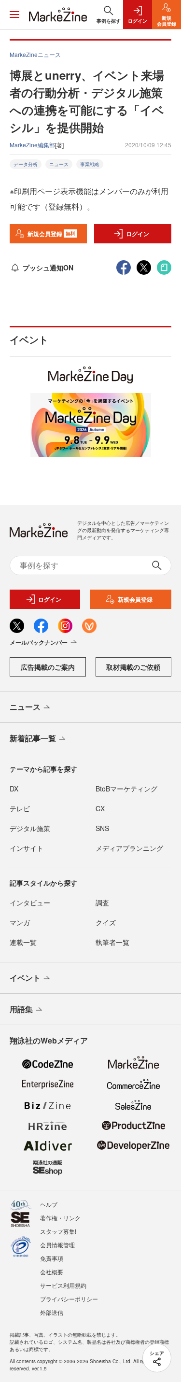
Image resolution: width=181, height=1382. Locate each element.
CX (100, 808)
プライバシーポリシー (69, 1299)
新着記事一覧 (33, 738)
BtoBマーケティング (126, 788)
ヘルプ (48, 1204)
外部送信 (51, 1312)
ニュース (59, 164)
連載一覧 (23, 942)
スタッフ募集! (58, 1231)
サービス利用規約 (63, 1285)
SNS (102, 828)
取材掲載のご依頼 (133, 667)
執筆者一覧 (112, 942)
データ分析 (26, 164)
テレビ (20, 808)
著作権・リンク (60, 1217)
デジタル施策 (30, 828)
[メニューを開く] (14, 14)
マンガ (20, 922)
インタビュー (30, 902)
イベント (25, 977)
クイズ (106, 922)
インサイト (26, 848)
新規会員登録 (51, 233)
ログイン (137, 233)
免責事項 (51, 1258)
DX (14, 788)
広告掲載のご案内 (48, 667)
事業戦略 (89, 164)
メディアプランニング (129, 848)
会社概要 (51, 1272)
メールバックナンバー (39, 642)
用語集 (21, 1009)
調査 (102, 902)
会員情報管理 (57, 1245)
